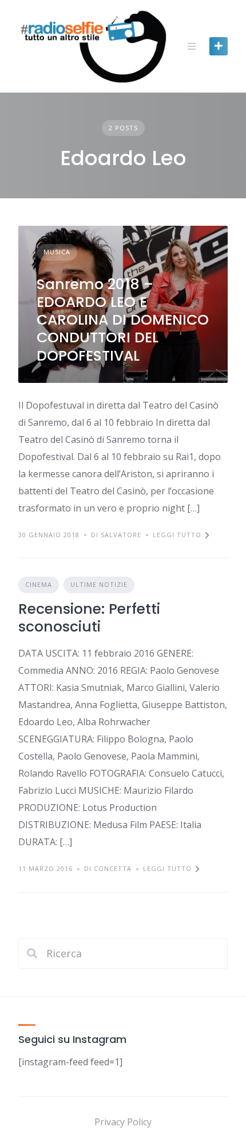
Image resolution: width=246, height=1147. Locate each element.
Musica (56, 251)
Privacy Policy (123, 1122)
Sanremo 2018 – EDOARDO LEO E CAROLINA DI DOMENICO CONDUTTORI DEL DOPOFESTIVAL (123, 320)
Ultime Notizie (99, 584)
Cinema (38, 584)
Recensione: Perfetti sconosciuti (89, 618)
